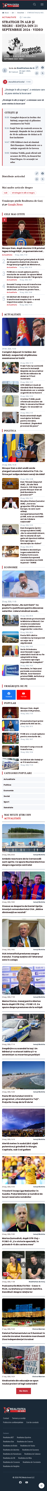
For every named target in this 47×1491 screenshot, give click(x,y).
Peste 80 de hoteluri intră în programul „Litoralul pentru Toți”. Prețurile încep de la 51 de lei (21, 1099)
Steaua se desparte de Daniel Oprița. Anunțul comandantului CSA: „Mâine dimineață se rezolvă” (22, 909)
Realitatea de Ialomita (11, 1450)
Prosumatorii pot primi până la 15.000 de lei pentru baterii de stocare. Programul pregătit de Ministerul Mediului (25, 263)
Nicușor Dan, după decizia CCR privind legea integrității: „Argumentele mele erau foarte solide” (23, 251)
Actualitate (20, 13)
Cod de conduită (32, 1422)
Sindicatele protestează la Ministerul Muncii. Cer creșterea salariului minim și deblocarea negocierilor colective (32, 623)
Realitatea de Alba (25, 1458)
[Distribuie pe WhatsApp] (36, 73)
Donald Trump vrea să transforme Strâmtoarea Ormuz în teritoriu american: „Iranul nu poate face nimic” (24, 288)
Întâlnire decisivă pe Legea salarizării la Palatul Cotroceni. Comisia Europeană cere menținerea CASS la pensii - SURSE (31, 556)
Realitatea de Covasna (11, 1462)
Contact (6, 1418)
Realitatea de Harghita (11, 1466)
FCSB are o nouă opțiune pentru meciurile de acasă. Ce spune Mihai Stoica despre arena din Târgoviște (24, 274)
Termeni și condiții (18, 1418)
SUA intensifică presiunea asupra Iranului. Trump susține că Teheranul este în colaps (22, 956)
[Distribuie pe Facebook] (42, 67)
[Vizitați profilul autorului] (4, 70)
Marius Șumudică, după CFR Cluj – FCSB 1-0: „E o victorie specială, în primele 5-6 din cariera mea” (21, 1241)
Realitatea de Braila (10, 1446)
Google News (15, 204)
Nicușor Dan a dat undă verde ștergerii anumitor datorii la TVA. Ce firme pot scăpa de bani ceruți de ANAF (23, 471)
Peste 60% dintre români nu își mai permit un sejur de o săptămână (32, 639)
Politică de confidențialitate (13, 1422)
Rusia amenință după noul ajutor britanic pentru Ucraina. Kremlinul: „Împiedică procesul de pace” (31, 420)
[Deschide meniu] (42, 5)
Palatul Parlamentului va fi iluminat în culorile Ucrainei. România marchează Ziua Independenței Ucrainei (23, 1336)
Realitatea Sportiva (24, 1437)
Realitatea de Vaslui (27, 1446)
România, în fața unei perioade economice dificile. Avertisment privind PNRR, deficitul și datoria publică (32, 673)
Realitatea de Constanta (32, 1462)
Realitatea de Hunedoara (12, 1454)
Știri (13, 13)
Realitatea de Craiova (25, 1442)
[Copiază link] (36, 67)
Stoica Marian (38, 1329)
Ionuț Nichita (39, 855)
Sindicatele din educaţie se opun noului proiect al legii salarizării (20, 1382)
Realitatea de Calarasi (32, 1454)
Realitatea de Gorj (27, 68)
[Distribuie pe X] (42, 73)
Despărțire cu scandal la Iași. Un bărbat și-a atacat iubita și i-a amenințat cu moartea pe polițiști (21, 1051)
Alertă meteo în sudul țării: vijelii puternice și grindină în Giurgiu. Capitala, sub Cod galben (20, 1146)
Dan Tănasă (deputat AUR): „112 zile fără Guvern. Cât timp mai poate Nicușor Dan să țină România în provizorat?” (31, 488)
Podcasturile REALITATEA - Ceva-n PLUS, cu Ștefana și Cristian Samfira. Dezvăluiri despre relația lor (22, 1288)
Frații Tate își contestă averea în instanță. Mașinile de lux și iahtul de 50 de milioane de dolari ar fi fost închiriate (26, 133)
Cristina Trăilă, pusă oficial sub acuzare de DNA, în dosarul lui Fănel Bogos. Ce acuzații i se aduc (25, 157)
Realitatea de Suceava (30, 1450)
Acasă (7, 13)
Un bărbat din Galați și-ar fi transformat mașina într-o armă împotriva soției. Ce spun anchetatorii (23, 301)
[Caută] (34, 5)
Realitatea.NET (8, 1437)
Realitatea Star (8, 1442)
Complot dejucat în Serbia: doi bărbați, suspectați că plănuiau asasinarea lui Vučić (25, 120)
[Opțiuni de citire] (41, 1485)
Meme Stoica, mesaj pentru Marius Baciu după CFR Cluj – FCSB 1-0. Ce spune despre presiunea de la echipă (22, 1004)
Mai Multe (23, 1391)
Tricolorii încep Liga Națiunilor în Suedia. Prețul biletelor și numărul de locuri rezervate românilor (22, 1193)
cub (5, 192)
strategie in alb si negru (23, 192)
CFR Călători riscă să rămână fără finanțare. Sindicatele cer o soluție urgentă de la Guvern (26, 145)
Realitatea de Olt (9, 1458)
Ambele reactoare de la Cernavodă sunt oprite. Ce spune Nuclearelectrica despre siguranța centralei (23, 861)
